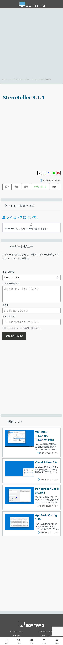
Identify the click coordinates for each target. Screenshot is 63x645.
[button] (56, 452)
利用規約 (16, 635)
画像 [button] (54, 186)
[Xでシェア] (39, 173)
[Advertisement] (31, 42)
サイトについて (16, 631)
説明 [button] (7, 186)
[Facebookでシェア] (44, 173)
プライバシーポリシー (46, 631)
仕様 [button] (26, 186)
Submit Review (14, 335)
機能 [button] (17, 186)
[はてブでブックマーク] (49, 173)
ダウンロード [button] (40, 186)
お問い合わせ (46, 635)
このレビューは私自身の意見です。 (25, 328)
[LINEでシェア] (54, 173)
